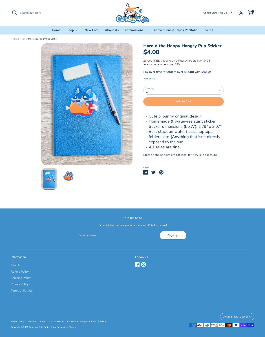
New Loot (92, 30)
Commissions (134, 30)
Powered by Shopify (66, 327)
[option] (87, 105)
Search (15, 265)
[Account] (241, 12)
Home (56, 30)
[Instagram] (143, 264)
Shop (71, 30)
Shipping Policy (21, 278)
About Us (112, 30)
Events (208, 30)
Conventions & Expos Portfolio (175, 30)
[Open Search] (14, 12)
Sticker (152, 78)
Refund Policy (20, 272)
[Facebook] (137, 264)
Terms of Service (22, 291)
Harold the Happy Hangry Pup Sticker (39, 38)
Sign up (173, 235)
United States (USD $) (215, 12)
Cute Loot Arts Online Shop (42, 327)
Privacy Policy (19, 284)
